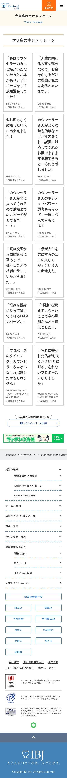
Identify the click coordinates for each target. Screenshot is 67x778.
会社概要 (14, 662)
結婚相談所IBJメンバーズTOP (20, 455)
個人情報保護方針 (33, 662)
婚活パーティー (47, 667)
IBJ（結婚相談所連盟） (20, 667)
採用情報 (53, 662)
